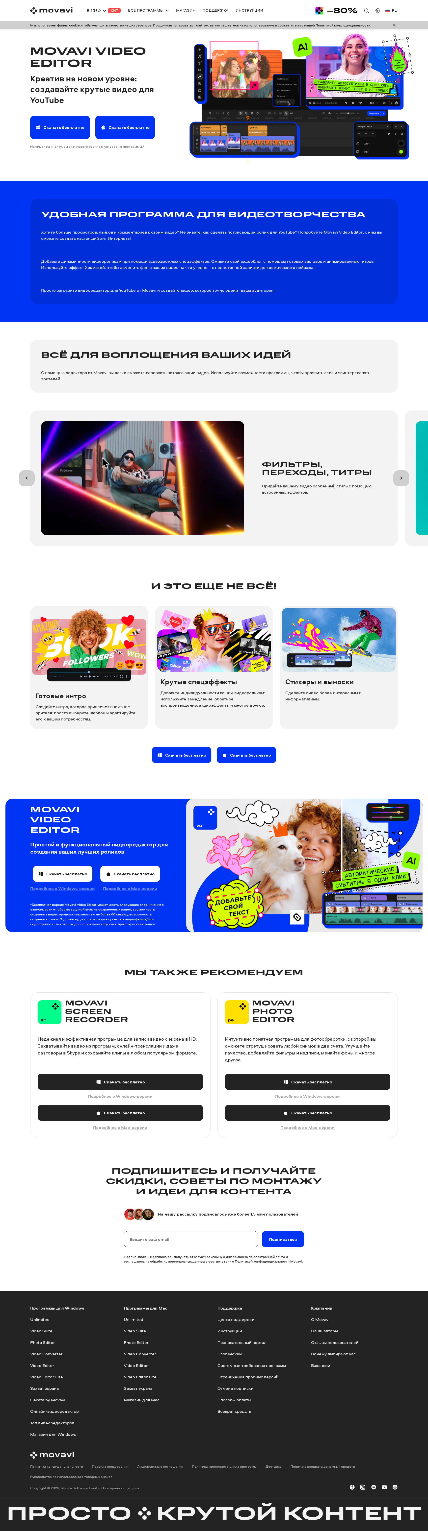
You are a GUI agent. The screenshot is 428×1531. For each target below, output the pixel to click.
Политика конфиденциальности (56, 1466)
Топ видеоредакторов (52, 1423)
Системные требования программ (251, 1365)
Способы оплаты (234, 1400)
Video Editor (42, 1365)
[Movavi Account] (377, 10)
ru (395, 10)
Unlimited (40, 1319)
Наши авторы (324, 1331)
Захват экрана (44, 1388)
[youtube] (384, 1488)
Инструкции (229, 1331)
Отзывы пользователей (334, 1342)
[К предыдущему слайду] (27, 478)
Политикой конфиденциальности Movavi (268, 1261)
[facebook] (352, 1488)
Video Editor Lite (46, 1377)
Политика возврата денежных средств (323, 1466)
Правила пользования (110, 1466)
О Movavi (320, 1319)
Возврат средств (234, 1411)
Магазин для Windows (53, 1434)
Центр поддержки (235, 1319)
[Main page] (51, 10)
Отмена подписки (235, 1388)
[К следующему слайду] (401, 478)
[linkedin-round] (373, 1488)
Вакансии (320, 1365)
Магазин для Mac (142, 1400)
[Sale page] (336, 10)
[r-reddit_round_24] (395, 1488)
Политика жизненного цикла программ (224, 1466)
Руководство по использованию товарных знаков (71, 1476)
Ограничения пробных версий (247, 1377)
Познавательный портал (242, 1342)
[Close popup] (394, 25)
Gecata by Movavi (47, 1400)
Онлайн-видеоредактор (54, 1411)
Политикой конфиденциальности (343, 25)
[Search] (366, 10)
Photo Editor (42, 1342)
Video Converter (46, 1354)
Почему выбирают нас (333, 1354)
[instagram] (363, 1488)
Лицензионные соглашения (160, 1466)
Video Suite (41, 1331)
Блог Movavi (229, 1354)
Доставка (274, 1466)
